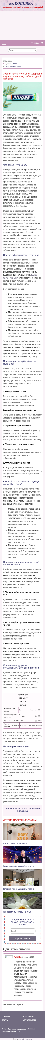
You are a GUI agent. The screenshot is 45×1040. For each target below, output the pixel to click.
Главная (6, 1016)
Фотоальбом (29, 1020)
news (15, 64)
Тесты (5, 1020)
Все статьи (28, 1016)
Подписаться (22, 939)
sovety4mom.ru (26, 1039)
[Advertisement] (22, 25)
